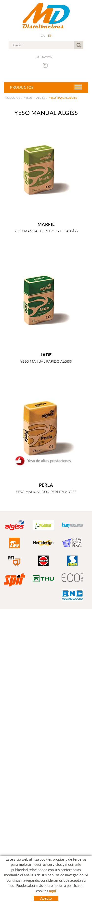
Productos (12, 97)
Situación (45, 57)
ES (50, 35)
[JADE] (46, 302)
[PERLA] (46, 432)
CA (43, 35)
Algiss (40, 97)
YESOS (28, 97)
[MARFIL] (46, 171)
